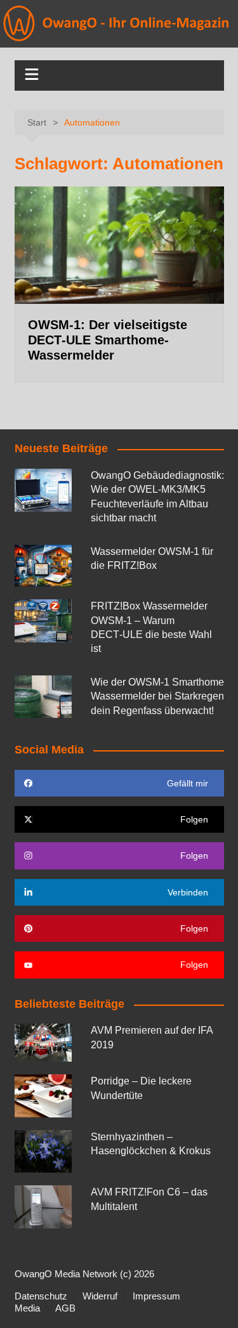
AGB (65, 1308)
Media (27, 1308)
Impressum (156, 1296)
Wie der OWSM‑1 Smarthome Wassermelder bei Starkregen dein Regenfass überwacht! (157, 696)
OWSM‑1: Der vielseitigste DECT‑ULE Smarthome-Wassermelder (107, 340)
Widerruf (100, 1296)
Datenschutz (41, 1296)
